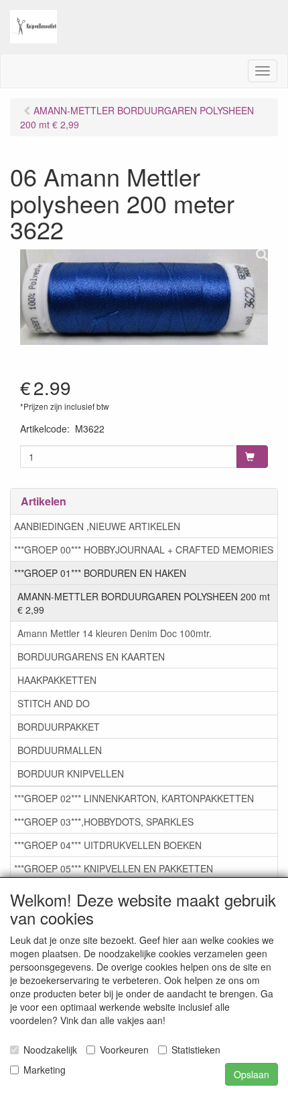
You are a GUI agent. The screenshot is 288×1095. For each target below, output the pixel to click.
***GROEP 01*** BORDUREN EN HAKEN (100, 573)
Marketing (44, 1069)
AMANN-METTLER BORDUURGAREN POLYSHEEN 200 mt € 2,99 (143, 603)
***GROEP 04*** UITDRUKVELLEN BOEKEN (108, 845)
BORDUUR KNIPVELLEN (70, 773)
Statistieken (195, 1049)
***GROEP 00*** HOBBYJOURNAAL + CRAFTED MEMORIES (143, 549)
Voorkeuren (124, 1049)
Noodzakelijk (50, 1049)
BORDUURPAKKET (58, 726)
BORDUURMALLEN (59, 750)
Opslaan (251, 1074)
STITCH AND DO (53, 703)
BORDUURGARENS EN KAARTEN (91, 656)
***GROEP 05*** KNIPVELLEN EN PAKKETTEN (113, 868)
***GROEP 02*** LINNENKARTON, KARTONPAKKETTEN (134, 798)
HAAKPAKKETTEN (56, 680)
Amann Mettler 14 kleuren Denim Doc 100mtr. (114, 633)
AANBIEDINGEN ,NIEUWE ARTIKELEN (97, 526)
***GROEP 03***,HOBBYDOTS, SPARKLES (104, 821)
